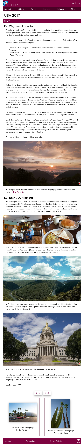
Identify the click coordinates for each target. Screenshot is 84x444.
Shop (73, 9)
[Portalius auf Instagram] (78, 441)
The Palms (17, 192)
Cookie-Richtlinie (56, 441)
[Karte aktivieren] (79, 183)
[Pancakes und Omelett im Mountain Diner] (61, 229)
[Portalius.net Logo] (11, 3)
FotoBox (60, 9)
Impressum (8, 441)
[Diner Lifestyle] (22, 229)
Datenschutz (31, 441)
